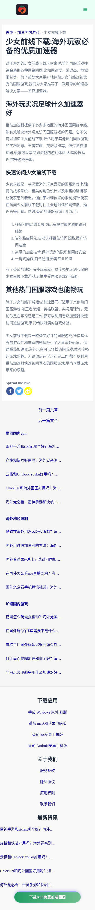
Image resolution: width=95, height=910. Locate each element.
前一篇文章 (48, 410)
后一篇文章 (48, 421)
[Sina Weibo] (28, 391)
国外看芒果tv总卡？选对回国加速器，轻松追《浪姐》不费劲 (33, 559)
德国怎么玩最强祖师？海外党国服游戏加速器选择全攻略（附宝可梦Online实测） (33, 617)
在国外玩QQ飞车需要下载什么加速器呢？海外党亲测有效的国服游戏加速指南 (33, 631)
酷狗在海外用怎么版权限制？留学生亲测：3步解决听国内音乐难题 (33, 532)
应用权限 (47, 793)
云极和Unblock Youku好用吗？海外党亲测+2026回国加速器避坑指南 (33, 474)
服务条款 (47, 771)
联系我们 (47, 804)
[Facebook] (10, 391)
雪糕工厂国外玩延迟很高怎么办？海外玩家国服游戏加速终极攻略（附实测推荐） (33, 645)
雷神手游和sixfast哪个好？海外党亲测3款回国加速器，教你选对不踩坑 (33, 446)
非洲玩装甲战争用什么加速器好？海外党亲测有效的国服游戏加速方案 (33, 672)
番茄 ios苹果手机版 (47, 735)
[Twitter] (19, 391)
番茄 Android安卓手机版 (47, 746)
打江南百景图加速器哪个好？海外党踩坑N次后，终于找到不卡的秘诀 (33, 659)
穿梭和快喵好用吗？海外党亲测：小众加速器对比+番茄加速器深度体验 (33, 460)
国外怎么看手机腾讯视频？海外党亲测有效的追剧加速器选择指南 (33, 587)
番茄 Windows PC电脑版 (47, 712)
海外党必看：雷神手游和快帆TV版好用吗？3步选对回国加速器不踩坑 (33, 502)
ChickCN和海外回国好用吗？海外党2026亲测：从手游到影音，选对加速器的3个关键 (33, 488)
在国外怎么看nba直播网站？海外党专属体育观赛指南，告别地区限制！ (33, 573)
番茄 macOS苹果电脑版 (47, 723)
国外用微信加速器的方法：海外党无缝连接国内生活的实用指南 (33, 546)
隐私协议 (47, 782)
